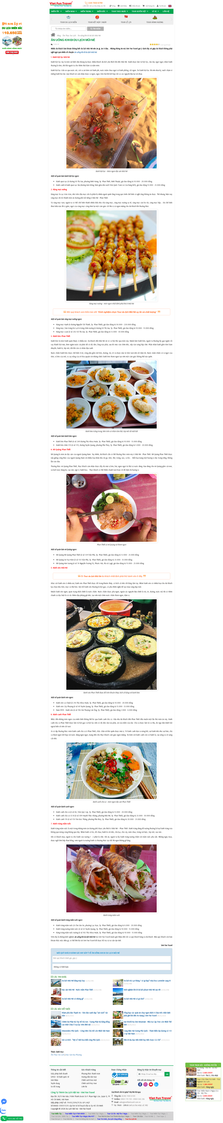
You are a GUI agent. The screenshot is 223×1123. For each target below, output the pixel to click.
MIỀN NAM (70, 11)
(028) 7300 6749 (128, 1096)
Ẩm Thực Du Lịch (69, 35)
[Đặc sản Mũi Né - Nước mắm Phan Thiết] (56, 992)
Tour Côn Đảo (138, 1116)
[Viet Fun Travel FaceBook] (139, 1084)
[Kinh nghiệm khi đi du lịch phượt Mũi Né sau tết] (118, 992)
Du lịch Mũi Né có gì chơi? (134, 999)
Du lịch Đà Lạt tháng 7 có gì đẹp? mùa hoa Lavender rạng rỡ (147, 980)
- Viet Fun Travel (84, 1108)
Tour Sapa (160, 1116)
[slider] (155, 44)
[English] (170, 6)
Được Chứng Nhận (119, 1069)
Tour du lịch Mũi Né (92, 576)
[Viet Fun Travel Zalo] (155, 1084)
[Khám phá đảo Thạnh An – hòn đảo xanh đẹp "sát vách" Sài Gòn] (56, 1015)
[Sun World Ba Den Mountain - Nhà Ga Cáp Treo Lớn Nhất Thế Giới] (118, 1024)
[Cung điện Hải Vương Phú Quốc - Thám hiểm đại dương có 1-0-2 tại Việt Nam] (118, 1033)
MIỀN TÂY (55, 11)
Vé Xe (154, 11)
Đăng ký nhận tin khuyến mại (149, 1069)
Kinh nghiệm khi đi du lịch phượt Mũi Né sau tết (142, 989)
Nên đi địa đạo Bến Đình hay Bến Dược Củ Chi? (142, 1040)
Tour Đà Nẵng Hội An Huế (84, 1119)
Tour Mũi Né (67, 1119)
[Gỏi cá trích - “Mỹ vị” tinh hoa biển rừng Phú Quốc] (56, 1042)
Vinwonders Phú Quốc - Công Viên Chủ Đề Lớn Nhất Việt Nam (86, 1031)
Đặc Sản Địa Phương (74, 1054)
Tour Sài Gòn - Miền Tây (59, 1116)
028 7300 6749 (95, 2)
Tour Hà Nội (149, 1116)
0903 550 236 (139, 1099)
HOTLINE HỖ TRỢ (15, 1118)
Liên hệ (166, 11)
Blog (113, 6)
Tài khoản (162, 6)
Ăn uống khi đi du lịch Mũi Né (89, 35)
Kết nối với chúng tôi (146, 1080)
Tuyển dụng (55, 1083)
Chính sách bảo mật (89, 1080)
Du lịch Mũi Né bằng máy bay (73, 980)
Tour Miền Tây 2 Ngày (138, 1113)
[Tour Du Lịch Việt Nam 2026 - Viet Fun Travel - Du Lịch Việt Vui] (61, 4)
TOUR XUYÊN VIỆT (139, 11)
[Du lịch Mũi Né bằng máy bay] (56, 983)
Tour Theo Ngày (119, 11)
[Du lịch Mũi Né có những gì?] (56, 1001)
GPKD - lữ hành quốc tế (60, 1077)
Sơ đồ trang (55, 1086)
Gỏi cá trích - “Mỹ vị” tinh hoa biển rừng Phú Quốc (81, 1040)
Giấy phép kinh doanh (59, 1073)
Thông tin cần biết (58, 1069)
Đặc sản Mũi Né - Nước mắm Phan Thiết (77, 989)
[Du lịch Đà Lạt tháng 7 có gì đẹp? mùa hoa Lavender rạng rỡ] (118, 983)
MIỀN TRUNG (86, 11)
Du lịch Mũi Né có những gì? (73, 999)
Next (171, 19)
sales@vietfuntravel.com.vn (130, 1102)
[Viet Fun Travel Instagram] (145, 1084)
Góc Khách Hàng (88, 1069)
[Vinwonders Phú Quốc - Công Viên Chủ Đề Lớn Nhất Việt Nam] (56, 1033)
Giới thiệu (123, 6)
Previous (51, 19)
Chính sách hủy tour (89, 1083)
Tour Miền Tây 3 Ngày (158, 1113)
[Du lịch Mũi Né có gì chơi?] (118, 1001)
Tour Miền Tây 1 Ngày (96, 1113)
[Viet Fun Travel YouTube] (150, 1084)
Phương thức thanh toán (90, 1073)
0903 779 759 (126, 1099)
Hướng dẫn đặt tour (89, 1077)
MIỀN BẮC (101, 11)
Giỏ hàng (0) (149, 6)
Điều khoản (136, 6)
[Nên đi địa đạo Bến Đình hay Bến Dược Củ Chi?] (118, 1042)
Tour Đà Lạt (55, 1119)
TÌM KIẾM (96, 29)
